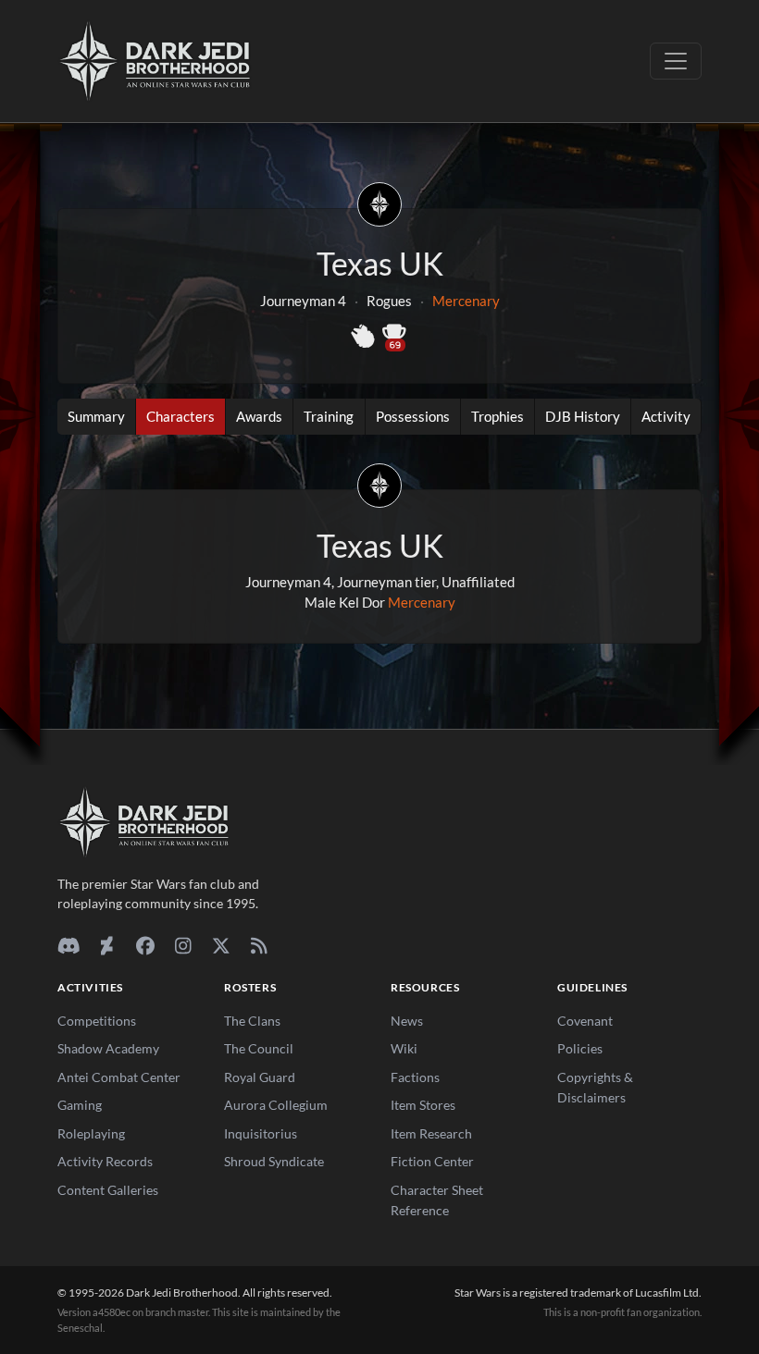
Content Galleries (107, 1190)
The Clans (252, 1020)
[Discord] (69, 945)
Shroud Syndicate (274, 1161)
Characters (180, 416)
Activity (666, 416)
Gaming (79, 1105)
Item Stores (423, 1105)
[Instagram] (182, 945)
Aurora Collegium (276, 1105)
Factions (415, 1077)
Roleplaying (91, 1133)
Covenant (585, 1020)
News (407, 1020)
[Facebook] (144, 945)
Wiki (404, 1048)
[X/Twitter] (220, 945)
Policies (580, 1048)
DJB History (582, 416)
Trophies (497, 416)
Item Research (431, 1133)
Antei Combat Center (118, 1077)
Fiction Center (432, 1161)
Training (329, 416)
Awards (259, 416)
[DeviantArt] (106, 945)
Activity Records (105, 1161)
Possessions (413, 416)
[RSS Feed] (258, 945)
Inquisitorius (260, 1133)
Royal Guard (259, 1077)
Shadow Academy (108, 1048)
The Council (258, 1048)
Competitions (96, 1020)
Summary (96, 416)
